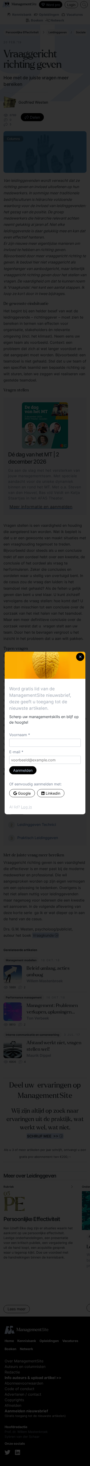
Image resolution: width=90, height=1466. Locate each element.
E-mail (14, 752)
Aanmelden (23, 770)
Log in (26, 807)
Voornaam (18, 734)
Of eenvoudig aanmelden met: (35, 784)
